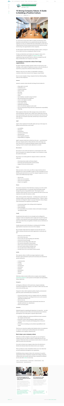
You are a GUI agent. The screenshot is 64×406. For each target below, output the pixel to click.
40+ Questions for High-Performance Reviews (38, 378)
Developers (35, 1)
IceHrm (25, 357)
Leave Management (17, 1)
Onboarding (20, 390)
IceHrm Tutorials (30, 1)
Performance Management (39, 392)
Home (12, 1)
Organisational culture (20, 362)
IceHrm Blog (23, 7)
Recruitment (22, 1)
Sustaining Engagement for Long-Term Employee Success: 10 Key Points (24, 378)
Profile (27, 7)
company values (36, 55)
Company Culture (30, 360)
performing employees (21, 277)
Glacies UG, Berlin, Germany (52, 399)
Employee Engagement (22, 392)
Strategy (26, 1)
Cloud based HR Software (23, 360)
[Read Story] (30, 391)
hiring (43, 360)
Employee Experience (38, 360)
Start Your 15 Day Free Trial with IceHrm (29, 5)
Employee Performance (27, 362)
